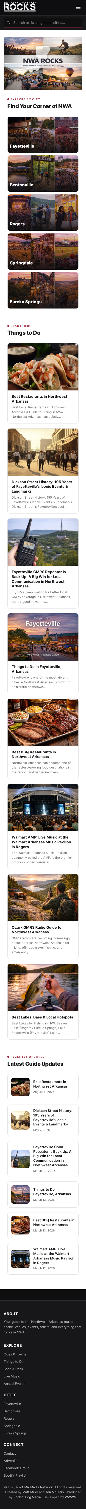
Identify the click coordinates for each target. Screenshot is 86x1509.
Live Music (12, 1376)
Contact (10, 1453)
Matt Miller (30, 1492)
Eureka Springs (15, 1433)
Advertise (11, 1461)
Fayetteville (12, 1404)
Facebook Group (17, 1468)
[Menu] (78, 7)
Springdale (12, 1426)
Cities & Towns (15, 1354)
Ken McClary (54, 1492)
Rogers (9, 1418)
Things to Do (14, 1361)
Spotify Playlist (15, 1475)
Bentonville (12, 1411)
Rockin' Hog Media (27, 1497)
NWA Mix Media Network (34, 1487)
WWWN (70, 1497)
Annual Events (14, 1384)
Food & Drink (13, 1369)
